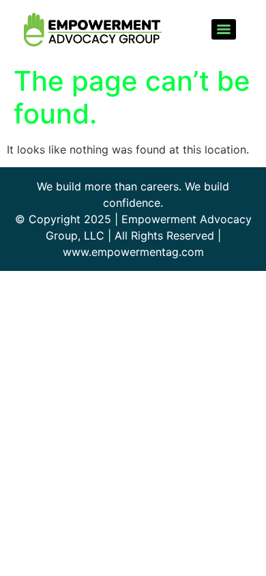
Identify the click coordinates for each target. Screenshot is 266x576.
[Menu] (223, 29)
